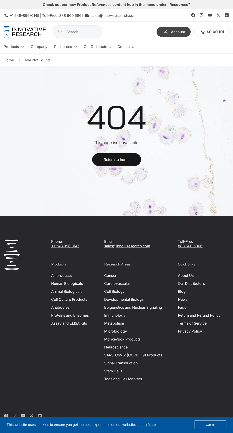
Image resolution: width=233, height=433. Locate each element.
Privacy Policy (190, 331)
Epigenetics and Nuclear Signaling (133, 307)
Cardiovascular (117, 283)
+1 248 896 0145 (65, 246)
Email (109, 241)
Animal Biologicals (66, 291)
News (182, 299)
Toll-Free (185, 241)
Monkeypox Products (122, 339)
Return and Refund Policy (199, 315)
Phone (56, 241)
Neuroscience (116, 347)
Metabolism (114, 323)
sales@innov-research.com (114, 15)
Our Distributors (191, 283)
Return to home (116, 159)
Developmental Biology (124, 299)
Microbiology (115, 331)
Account (177, 31)
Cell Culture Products (69, 299)
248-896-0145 (26, 15)
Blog (182, 291)
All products (61, 275)
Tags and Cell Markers (123, 379)
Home (9, 60)
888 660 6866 (71, 15)
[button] (13, 46)
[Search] (60, 31)
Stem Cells (113, 371)
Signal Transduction (121, 363)
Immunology (114, 315)
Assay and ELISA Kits (69, 323)
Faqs (182, 307)
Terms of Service (192, 323)
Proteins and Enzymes (70, 315)
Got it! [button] (210, 425)
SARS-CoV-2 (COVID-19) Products (133, 355)
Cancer (110, 275)
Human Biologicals (67, 283)
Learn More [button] (146, 425)
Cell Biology (114, 291)
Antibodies (60, 307)
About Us (186, 275)
